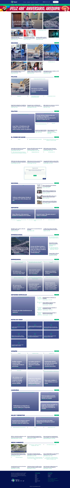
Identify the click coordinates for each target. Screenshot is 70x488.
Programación (49, 474)
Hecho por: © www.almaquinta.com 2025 (35, 486)
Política (36, 477)
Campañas (49, 476)
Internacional (36, 478)
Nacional (36, 476)
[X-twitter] (47, 2)
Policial (36, 475)
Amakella (49, 475)
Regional (36, 474)
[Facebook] (43, 2)
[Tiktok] (49, 2)
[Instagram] (46, 2)
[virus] (54, 37)
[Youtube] (45, 2)
